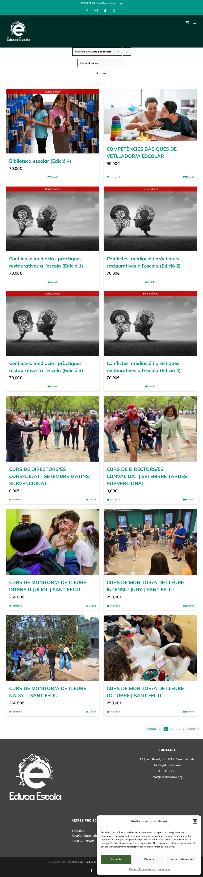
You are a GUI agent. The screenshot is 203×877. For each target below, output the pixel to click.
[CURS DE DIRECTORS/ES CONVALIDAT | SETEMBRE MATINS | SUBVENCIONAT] (52, 429)
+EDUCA (78, 831)
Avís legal (77, 861)
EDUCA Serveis (83, 841)
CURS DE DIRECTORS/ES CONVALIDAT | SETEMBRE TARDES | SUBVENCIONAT (148, 476)
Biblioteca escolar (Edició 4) (40, 161)
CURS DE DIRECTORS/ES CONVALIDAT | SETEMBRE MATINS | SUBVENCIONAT (50, 476)
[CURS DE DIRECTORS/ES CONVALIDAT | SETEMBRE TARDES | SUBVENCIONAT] (150, 429)
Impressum (164, 869)
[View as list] (105, 73)
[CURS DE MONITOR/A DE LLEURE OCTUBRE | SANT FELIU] (150, 648)
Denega (149, 859)
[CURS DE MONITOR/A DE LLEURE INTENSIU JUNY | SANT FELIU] (150, 542)
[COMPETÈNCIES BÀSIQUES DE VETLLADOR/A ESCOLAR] (150, 115)
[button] (195, 821)
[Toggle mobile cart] (187, 22)
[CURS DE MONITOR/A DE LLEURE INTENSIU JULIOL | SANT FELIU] (52, 542)
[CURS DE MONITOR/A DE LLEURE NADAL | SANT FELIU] (52, 648)
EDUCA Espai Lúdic (86, 836)
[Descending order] (127, 52)
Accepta (116, 859)
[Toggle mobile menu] (195, 22)
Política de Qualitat (95, 861)
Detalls (54, 177)
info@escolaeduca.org (110, 3)
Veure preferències (181, 859)
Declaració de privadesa (142, 869)
